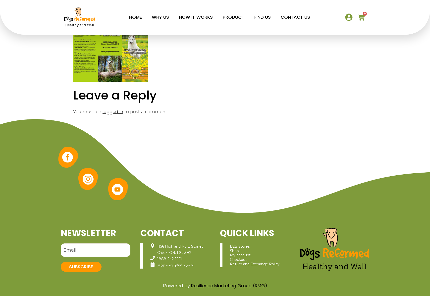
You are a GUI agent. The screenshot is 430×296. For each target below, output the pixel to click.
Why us (160, 17)
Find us (262, 17)
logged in (113, 111)
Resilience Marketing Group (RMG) (229, 286)
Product (233, 17)
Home (135, 17)
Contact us (295, 17)
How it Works (196, 17)
